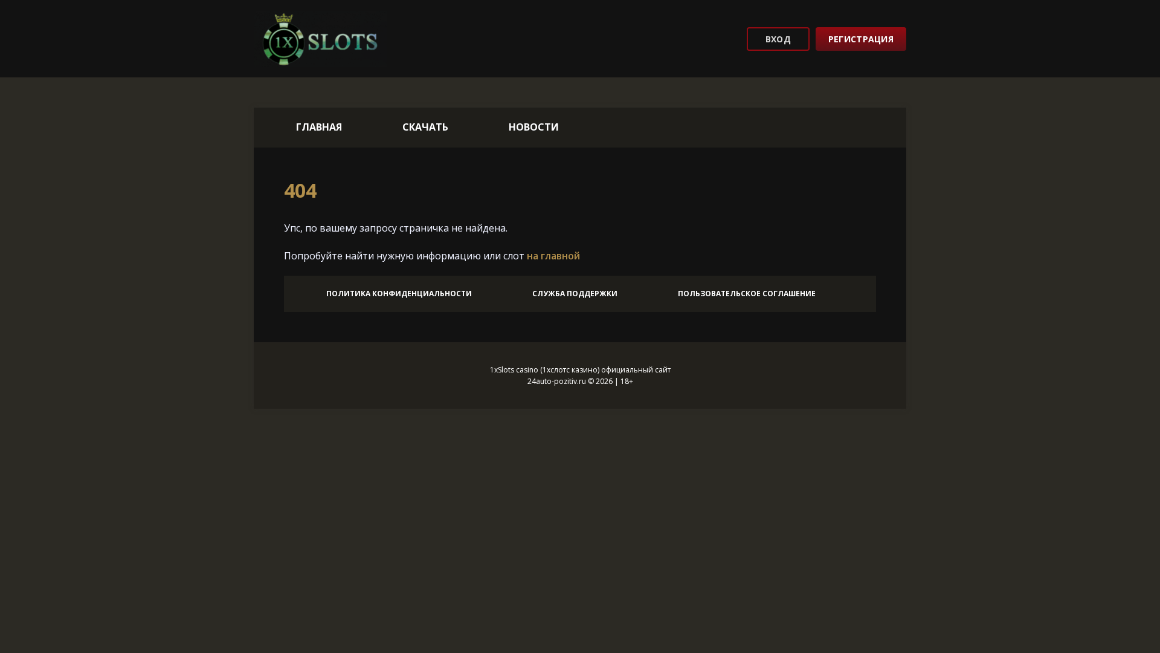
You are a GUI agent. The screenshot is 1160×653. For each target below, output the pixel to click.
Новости (534, 127)
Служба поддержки (574, 293)
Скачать (425, 127)
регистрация (861, 39)
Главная (319, 127)
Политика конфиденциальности (399, 293)
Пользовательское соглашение (747, 293)
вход (778, 39)
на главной (553, 255)
